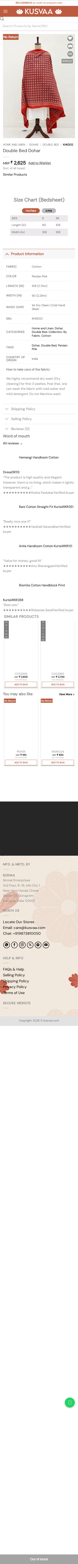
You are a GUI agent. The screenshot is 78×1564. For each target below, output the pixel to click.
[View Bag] (72, 11)
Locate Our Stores (18, 922)
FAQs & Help (13, 969)
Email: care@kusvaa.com (24, 927)
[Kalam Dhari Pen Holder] (21, 724)
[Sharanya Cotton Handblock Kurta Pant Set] (21, 646)
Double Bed (51, 144)
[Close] (7, 196)
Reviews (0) (20, 429)
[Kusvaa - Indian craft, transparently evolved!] (39, 11)
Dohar (33, 144)
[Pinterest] (38, 945)
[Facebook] (14, 945)
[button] (5, 11)
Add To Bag (21, 684)
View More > (66, 694)
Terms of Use (14, 992)
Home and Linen (14, 144)
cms (49, 211)
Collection (55, 332)
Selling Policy (21, 419)
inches (31, 211)
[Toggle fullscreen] (16, 1040)
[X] (30, 945)
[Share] (27, 1040)
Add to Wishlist (39, 163)
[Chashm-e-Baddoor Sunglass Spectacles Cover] (58, 724)
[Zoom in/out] (4, 1040)
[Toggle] (7, 253)
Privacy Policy (15, 986)
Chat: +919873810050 (22, 933)
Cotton (46, 335)
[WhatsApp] (6, 945)
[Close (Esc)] (39, 1040)
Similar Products (15, 174)
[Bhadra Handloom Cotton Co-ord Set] (58, 646)
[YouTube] (46, 945)
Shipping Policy (23, 409)
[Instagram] (22, 945)
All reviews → (13, 443)
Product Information (27, 254)
